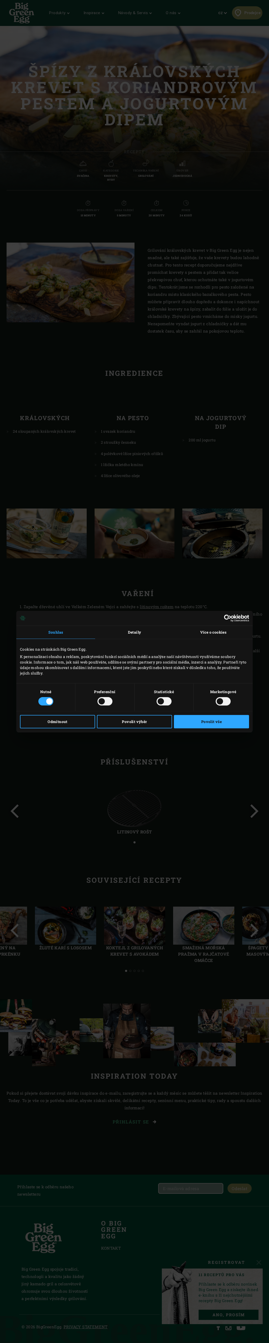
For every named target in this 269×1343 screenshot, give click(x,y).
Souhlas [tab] (55, 632)
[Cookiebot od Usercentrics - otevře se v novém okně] (226, 618)
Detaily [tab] (134, 632)
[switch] (104, 701)
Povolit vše (211, 721)
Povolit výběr (134, 721)
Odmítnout (58, 721)
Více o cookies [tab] (213, 632)
